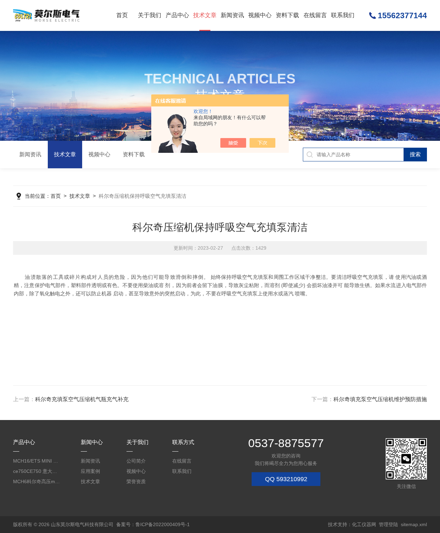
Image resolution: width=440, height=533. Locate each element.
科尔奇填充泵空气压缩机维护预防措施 (380, 399)
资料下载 (287, 15)
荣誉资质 (136, 481)
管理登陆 (388, 524)
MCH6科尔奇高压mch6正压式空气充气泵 (36, 481)
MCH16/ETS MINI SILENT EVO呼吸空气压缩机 (36, 461)
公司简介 (136, 461)
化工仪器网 (364, 524)
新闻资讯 (232, 15)
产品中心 (177, 15)
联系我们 (342, 15)
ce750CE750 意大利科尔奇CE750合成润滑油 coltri (36, 471)
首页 (122, 15)
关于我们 (149, 15)
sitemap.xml (414, 524)
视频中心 (260, 15)
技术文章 (205, 15)
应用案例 (90, 471)
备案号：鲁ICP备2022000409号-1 (153, 524)
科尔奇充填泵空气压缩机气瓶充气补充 (82, 399)
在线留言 (315, 15)
